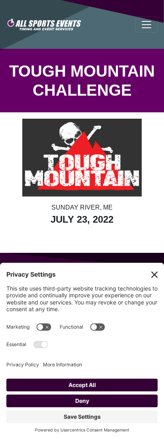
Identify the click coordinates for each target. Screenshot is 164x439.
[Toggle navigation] (146, 25)
